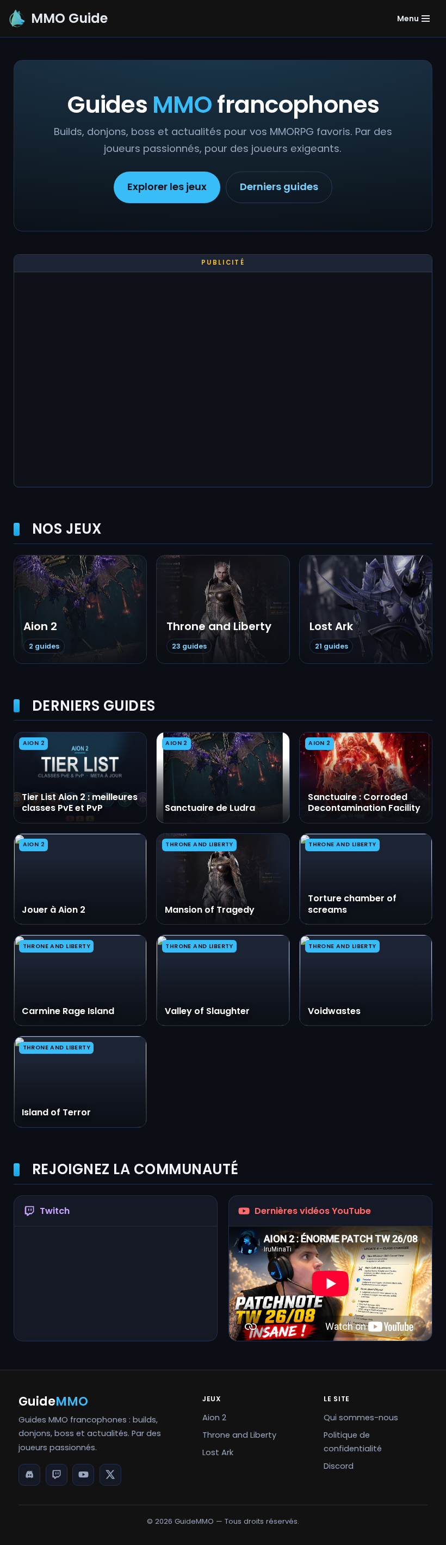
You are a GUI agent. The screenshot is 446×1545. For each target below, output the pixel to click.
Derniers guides (279, 186)
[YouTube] (83, 1475)
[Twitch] (56, 1475)
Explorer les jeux (167, 186)
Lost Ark (217, 1452)
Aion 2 (214, 1417)
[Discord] (29, 1475)
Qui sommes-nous (361, 1417)
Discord (339, 1466)
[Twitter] (110, 1475)
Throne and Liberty (239, 1435)
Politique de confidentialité (353, 1442)
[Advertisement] (223, 382)
